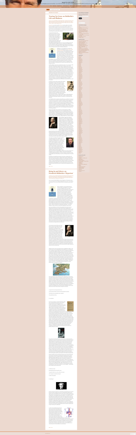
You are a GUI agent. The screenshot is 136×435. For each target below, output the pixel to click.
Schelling (65, 22)
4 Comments (51, 427)
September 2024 (81, 71)
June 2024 (80, 73)
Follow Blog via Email (84, 12)
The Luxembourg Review (82, 170)
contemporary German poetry (68, 20)
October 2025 (80, 61)
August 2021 (80, 89)
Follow (80, 18)
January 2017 (80, 129)
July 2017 (80, 124)
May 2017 (80, 126)
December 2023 (80, 75)
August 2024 (80, 72)
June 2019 (80, 107)
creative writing (63, 175)
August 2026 (80, 56)
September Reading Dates (82, 42)
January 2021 (80, 93)
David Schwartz (64, 176)
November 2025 (80, 60)
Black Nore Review (81, 156)
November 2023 (80, 76)
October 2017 (80, 122)
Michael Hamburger (55, 177)
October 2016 (80, 131)
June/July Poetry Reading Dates (82, 44)
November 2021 (80, 88)
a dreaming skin (80, 163)
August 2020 (80, 97)
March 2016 (80, 137)
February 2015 (80, 147)
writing (63, 21)
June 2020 (80, 99)
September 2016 (81, 132)
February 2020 (80, 102)
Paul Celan (58, 22)
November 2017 (80, 121)
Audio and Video (72, 7)
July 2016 (80, 134)
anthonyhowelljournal (81, 167)
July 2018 (80, 115)
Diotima (69, 21)
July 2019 (80, 106)
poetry (55, 21)
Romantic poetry (58, 21)
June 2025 (80, 64)
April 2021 (80, 91)
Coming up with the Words (82, 166)
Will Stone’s (60, 25)
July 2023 (80, 79)
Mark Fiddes (80, 157)
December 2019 (80, 103)
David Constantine (60, 176)
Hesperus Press (51, 25)
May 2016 (80, 135)
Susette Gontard (68, 22)
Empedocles (70, 176)
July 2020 (80, 98)
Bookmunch (80, 158)
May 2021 (80, 90)
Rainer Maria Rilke (62, 22)
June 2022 (80, 86)
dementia (67, 21)
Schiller (67, 177)
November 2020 (80, 95)
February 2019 (80, 110)
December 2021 (80, 87)
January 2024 (80, 74)
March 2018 (80, 118)
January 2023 (80, 82)
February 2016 (80, 138)
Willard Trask (62, 178)
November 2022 (80, 84)
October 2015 (80, 141)
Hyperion (50, 22)
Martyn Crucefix (68, 2)
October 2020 (80, 96)
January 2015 (80, 148)
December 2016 (80, 130)
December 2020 (80, 94)
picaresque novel (64, 177)
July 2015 (80, 143)
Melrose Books (50, 177)
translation (61, 21)
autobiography (56, 20)
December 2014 (80, 149)
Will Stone (60, 23)
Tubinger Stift (52, 23)
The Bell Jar (80, 171)
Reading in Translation (81, 160)
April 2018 (80, 117)
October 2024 (80, 70)
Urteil (59, 178)
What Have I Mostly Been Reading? (66, 7)
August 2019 (80, 105)
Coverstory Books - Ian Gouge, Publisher (84, 161)
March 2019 (80, 109)
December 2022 (80, 83)
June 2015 (80, 144)
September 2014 (81, 151)
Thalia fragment (57, 178)
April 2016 (80, 136)
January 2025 (80, 68)
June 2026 (80, 57)
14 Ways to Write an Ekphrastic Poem (83, 30)
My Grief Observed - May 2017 (82, 36)
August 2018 (80, 114)
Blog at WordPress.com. (47, 433)
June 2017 (80, 125)
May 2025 (80, 65)
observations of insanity (54, 22)
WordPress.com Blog (81, 168)
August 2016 (80, 133)
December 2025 (80, 59)
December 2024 (80, 69)
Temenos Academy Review (52, 178)
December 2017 (80, 120)
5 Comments (51, 166)
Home (48, 9)
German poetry (52, 21)
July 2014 (80, 153)
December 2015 (80, 139)
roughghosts (80, 162)
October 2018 (80, 112)
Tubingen (50, 23)
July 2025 (80, 63)
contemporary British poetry (61, 20)
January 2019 (80, 111)
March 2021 (80, 92)
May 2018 (80, 116)
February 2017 (80, 128)
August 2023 (80, 78)
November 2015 (80, 140)
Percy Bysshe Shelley (59, 177)
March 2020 (80, 101)
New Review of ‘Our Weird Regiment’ (83, 48)
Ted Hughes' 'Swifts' (81, 37)
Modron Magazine (81, 159)
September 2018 (81, 113)
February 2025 (80, 67)
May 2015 (80, 145)
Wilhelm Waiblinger (57, 23)
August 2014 (80, 152)
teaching (52, 176)
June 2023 (80, 80)
